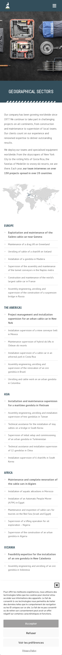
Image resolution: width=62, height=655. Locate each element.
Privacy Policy (29, 650)
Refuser (31, 633)
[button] (57, 585)
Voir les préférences (31, 642)
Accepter (31, 623)
